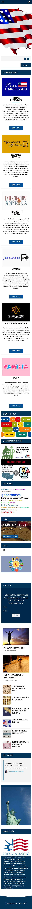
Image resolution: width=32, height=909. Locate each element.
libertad (3, 500)
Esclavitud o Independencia (14, 648)
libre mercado (5, 502)
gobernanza (11, 495)
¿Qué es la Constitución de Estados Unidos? (20, 698)
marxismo (12, 502)
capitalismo (5, 489)
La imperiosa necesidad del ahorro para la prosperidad (20, 744)
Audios (5, 519)
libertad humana (14, 500)
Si (5, 607)
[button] (16, 29)
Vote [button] (16, 615)
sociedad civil (13, 510)
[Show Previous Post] (25, 59)
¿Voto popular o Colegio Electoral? (20, 721)
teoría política (7, 512)
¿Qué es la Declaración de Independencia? (13, 676)
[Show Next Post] (28, 59)
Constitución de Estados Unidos (17, 489)
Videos (5, 545)
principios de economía (8, 507)
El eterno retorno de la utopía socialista (19, 732)
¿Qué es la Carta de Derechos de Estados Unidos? (18, 688)
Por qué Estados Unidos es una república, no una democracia (20, 710)
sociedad (4, 510)
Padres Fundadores (9, 505)
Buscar (26, 65)
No (6, 611)
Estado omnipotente (6, 491)
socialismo (24, 507)
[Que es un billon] (16, 473)
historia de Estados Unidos (14, 498)
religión (17, 507)
